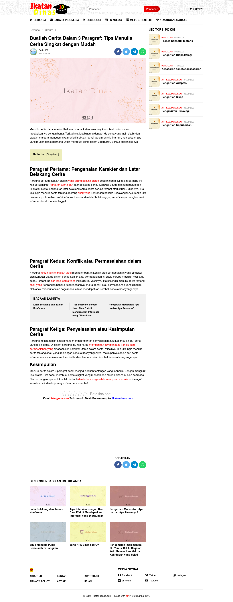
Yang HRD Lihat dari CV (84, 544)
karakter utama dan (61, 184)
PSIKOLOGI (167, 37)
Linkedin (126, 580)
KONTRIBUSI (91, 576)
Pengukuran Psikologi (175, 110)
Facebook (127, 575)
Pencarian (152, 9)
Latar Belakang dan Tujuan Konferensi (46, 510)
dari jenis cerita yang (63, 281)
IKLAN (88, 581)
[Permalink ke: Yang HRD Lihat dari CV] (88, 532)
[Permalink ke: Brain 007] (33, 51)
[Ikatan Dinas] (51, 8)
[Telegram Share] (134, 51)
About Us (36, 576)
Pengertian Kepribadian (176, 125)
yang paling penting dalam (83, 180)
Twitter (152, 575)
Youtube (153, 580)
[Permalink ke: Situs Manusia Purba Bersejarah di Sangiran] (48, 532)
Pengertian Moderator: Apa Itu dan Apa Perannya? (124, 306)
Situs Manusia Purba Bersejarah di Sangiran (44, 546)
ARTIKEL (165, 79)
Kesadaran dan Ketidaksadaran (181, 68)
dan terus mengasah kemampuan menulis (103, 379)
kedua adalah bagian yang (56, 272)
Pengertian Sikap (172, 96)
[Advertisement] (88, 231)
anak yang (84, 193)
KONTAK (61, 576)
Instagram (182, 575)
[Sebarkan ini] (118, 51)
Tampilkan (52, 154)
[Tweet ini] (126, 51)
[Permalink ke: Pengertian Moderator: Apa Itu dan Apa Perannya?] (128, 496)
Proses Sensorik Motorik (177, 40)
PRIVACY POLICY (40, 581)
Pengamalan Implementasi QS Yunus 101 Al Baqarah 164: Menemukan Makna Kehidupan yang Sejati (126, 549)
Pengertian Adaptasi (174, 82)
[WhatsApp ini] (142, 51)
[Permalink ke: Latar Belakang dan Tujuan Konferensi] (48, 496)
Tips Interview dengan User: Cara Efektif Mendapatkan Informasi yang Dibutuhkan (85, 310)
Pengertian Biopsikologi (176, 54)
